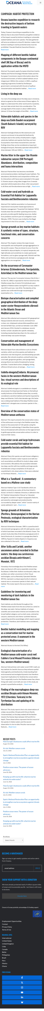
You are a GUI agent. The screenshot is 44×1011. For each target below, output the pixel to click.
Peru (3, 961)
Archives (6, 837)
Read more (5, 50)
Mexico (4, 963)
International (6, 938)
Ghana (4, 966)
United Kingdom (8, 944)
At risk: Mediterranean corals (14, 748)
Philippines (6, 955)
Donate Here (22, 896)
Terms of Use (6, 930)
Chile (4, 946)
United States (7, 941)
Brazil (4, 958)
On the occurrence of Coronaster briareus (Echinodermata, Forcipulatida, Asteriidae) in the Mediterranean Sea (20, 269)
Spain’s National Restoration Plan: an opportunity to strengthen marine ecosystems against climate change (21, 758)
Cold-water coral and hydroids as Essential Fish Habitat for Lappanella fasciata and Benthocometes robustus (19, 195)
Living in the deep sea (11, 93)
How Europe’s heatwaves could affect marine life (21, 741)
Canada (4, 949)
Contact (5, 924)
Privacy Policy (7, 927)
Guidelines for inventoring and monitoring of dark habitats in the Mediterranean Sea (17, 595)
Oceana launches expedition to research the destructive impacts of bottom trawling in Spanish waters (20, 23)
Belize (4, 952)
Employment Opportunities (11, 921)
